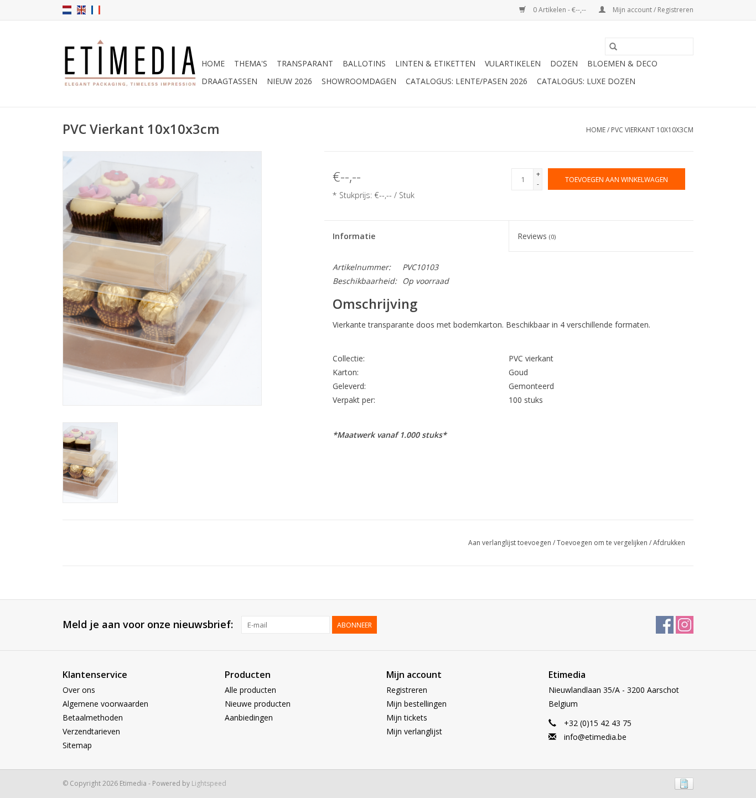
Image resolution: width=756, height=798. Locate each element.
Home (213, 63)
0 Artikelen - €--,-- (559, 9)
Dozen (564, 63)
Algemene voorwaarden (105, 703)
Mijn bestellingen (416, 703)
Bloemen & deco (622, 63)
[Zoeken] (613, 46)
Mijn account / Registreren (652, 9)
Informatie (354, 236)
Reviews (536, 236)
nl (67, 10)
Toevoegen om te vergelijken (603, 542)
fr (95, 10)
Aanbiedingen (249, 717)
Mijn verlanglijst (414, 731)
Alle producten (250, 690)
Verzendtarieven (91, 731)
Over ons (79, 690)
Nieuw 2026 (289, 81)
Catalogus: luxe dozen (586, 81)
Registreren (406, 690)
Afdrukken (669, 542)
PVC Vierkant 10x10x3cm (652, 129)
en (81, 10)
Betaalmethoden (93, 717)
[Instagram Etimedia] (684, 625)
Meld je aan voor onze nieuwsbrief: (148, 624)
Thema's (250, 63)
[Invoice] (682, 782)
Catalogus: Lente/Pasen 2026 (466, 81)
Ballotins (364, 63)
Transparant (305, 63)
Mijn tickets (406, 717)
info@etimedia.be (595, 737)
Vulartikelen (513, 63)
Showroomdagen (359, 81)
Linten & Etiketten (435, 63)
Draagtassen (229, 81)
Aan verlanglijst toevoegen (510, 542)
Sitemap (77, 745)
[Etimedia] (130, 63)
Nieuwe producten (258, 703)
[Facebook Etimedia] (665, 625)
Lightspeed (208, 783)
